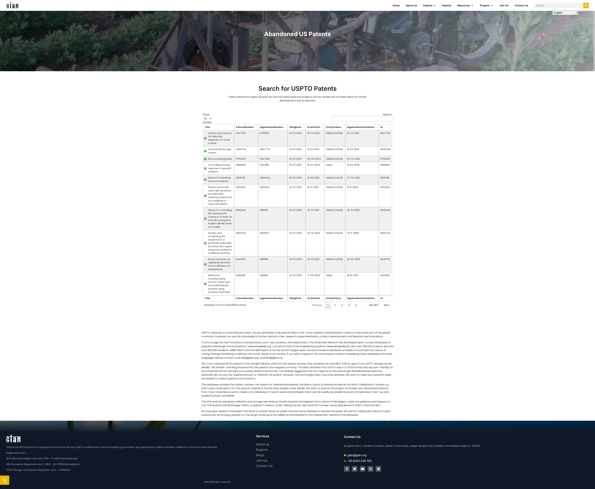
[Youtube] (362, 469)
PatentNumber (245, 127)
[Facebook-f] (347, 469)
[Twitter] (354, 469)
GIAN (233, 350)
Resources (463, 5)
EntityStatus (333, 127)
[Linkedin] (378, 469)
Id (381, 127)
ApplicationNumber (271, 127)
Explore (427, 5)
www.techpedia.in (337, 346)
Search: (387, 114)
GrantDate (313, 127)
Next (386, 305)
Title (207, 127)
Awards (446, 5)
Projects (485, 5)
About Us (411, 5)
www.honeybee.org (259, 346)
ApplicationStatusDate (361, 127)
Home (396, 5)
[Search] (586, 5)
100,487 (373, 305)
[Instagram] (370, 469)
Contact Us (521, 5)
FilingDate (295, 127)
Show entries (207, 118)
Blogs (260, 455)
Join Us (504, 5)
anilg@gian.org (250, 357)
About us (262, 444)
